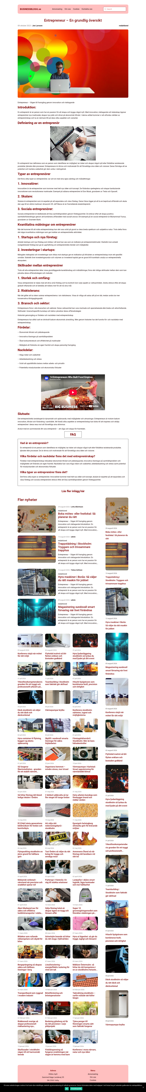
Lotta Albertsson (77, 507)
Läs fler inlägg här (73, 491)
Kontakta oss (87, 9)
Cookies (76, 9)
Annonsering (57, 9)
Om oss (68, 9)
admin (73, 537)
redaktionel (123, 26)
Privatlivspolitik (76, 1088)
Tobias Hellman (76, 570)
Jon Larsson (37, 26)
